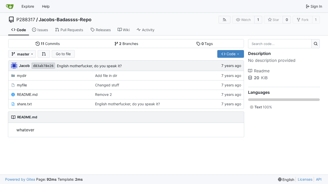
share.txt (24, 104)
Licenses (305, 179)
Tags (207, 43)
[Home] (10, 6)
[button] (44, 54)
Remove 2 (103, 94)
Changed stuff (107, 85)
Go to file (63, 54)
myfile (22, 85)
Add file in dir (106, 75)
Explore (28, 6)
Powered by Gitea (20, 179)
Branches (128, 43)
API (319, 179)
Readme (262, 70)
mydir (21, 75)
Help (46, 6)
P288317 (25, 19)
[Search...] (315, 43)
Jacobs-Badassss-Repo (65, 19)
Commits (50, 43)
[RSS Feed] (224, 20)
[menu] (286, 179)
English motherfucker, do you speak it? (89, 66)
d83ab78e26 (43, 66)
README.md (27, 94)
